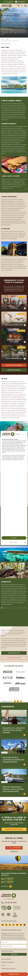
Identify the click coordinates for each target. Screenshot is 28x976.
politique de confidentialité (7, 951)
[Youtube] (2, 925)
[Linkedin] (24, 925)
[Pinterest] (21, 925)
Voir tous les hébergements (14, 365)
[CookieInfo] (11, 434)
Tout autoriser (13, 537)
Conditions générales (6, 959)
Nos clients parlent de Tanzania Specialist (13, 874)
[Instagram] (13, 925)
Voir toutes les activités (14, 657)
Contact (3, 965)
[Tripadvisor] (6, 925)
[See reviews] (14, 880)
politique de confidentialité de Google (15, 459)
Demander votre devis (14, 370)
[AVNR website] (8, 914)
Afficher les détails (13, 542)
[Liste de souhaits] (18, 6)
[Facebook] (17, 925)
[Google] (10, 925)
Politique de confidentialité (7, 962)
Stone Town (11, 201)
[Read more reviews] (14, 2)
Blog (7, 39)
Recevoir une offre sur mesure (14, 829)
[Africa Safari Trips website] (6, 908)
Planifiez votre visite (14, 652)
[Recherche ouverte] (22, 6)
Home (2, 39)
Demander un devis (14, 974)
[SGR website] (3, 914)
